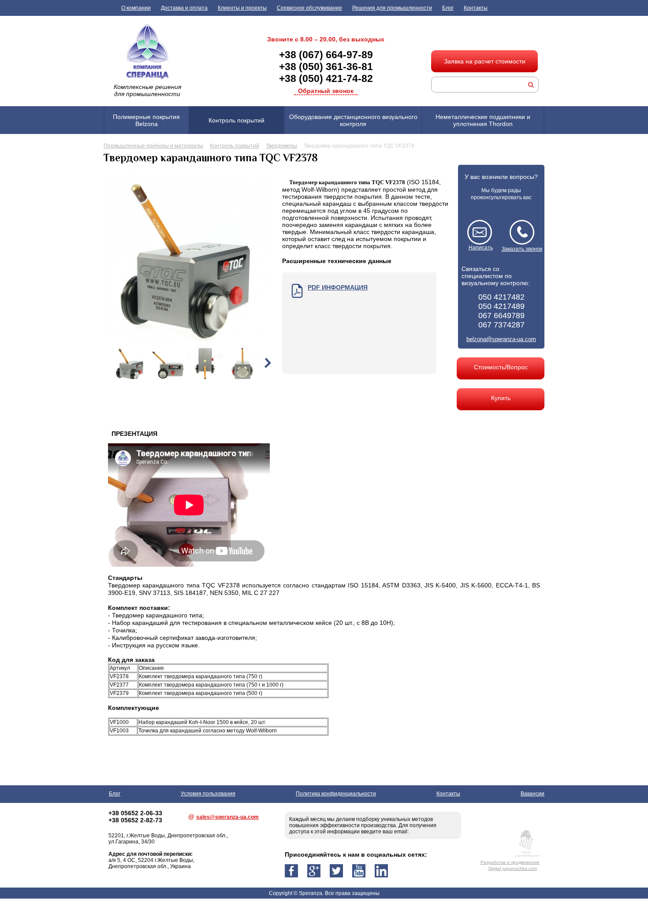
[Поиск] (531, 85)
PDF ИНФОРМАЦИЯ (338, 287)
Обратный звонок (326, 90)
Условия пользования (208, 794)
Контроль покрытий (236, 120)
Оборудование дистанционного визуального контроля (353, 120)
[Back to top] (623, 874)
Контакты (476, 8)
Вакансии (532, 794)
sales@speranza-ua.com (227, 817)
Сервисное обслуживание (309, 8)
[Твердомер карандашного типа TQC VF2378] (187, 340)
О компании (136, 8)
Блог (448, 8)
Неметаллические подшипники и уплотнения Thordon (483, 120)
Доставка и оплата (184, 8)
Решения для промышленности (392, 8)
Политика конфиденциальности (336, 794)
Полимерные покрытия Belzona (146, 120)
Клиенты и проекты (242, 8)
